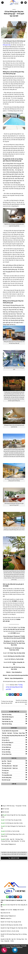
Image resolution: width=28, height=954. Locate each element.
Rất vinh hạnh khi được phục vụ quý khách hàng (14, 681)
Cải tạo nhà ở (5, 738)
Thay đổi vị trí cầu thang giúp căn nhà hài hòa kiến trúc (21, 702)
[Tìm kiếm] (22, 2)
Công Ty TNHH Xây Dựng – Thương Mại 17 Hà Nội (14, 806)
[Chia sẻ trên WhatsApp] (7, 694)
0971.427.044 (5, 809)
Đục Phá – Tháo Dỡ (6, 761)
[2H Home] (13, 2)
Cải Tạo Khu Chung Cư (7, 742)
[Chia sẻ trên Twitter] (12, 694)
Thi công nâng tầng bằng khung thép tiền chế (13, 735)
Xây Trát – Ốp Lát (6, 763)
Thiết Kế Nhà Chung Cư (8, 717)
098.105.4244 (5, 812)
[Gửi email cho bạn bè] (15, 694)
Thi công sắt (5, 773)
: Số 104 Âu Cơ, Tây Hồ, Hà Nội (10, 831)
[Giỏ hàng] (25, 2)
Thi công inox (5, 770)
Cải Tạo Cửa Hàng (6, 745)
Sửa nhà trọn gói (6, 780)
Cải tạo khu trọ (5, 740)
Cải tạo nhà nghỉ (6, 749)
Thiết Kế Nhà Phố (6, 719)
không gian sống (6, 45)
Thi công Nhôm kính (7, 775)
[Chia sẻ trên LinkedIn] (20, 694)
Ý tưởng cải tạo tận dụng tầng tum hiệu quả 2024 (14, 687)
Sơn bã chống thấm (6, 777)
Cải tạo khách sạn (6, 747)
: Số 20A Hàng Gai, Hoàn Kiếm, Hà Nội (11, 823)
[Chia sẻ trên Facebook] (10, 694)
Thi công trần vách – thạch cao (10, 768)
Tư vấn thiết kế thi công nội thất (10, 730)
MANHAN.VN (19, 947)
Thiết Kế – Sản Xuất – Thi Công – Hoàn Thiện (13, 733)
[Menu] (2, 2)
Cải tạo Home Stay (6, 754)
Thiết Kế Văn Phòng (7, 724)
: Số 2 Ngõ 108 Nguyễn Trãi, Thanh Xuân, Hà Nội (14, 928)
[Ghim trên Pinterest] (18, 694)
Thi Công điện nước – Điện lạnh (10, 766)
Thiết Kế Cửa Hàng (6, 714)
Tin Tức (14, 9)
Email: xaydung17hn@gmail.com (8, 844)
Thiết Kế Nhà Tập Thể (7, 721)
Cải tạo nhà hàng (6, 752)
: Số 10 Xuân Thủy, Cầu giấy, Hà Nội (11, 820)
